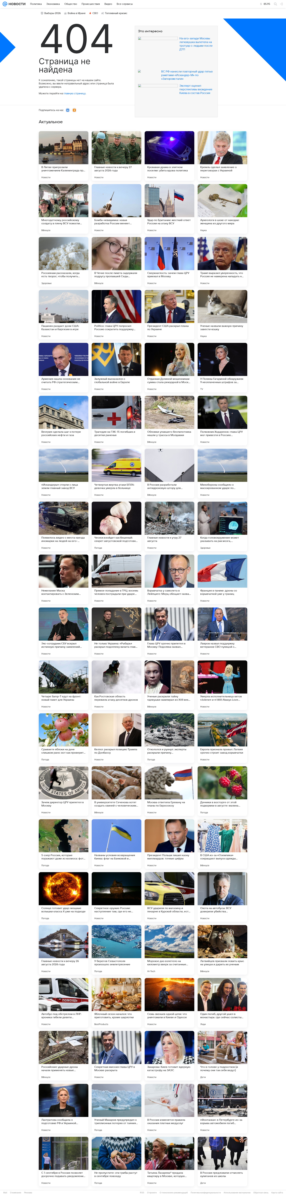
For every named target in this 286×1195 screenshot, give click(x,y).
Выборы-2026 (52, 13)
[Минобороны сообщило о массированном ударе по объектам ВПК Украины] (222, 473)
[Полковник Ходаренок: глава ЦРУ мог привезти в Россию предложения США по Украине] (222, 420)
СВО (95, 13)
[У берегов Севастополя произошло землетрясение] (116, 950)
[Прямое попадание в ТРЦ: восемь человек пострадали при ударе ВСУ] (116, 579)
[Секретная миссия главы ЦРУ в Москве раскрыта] (116, 1056)
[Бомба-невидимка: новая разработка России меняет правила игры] (116, 209)
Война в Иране (77, 13)
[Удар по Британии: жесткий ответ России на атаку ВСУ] (169, 209)
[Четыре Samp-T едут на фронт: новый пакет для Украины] (63, 685)
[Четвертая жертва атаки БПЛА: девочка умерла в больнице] (116, 473)
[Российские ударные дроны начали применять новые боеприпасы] (63, 1056)
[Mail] (5, 4)
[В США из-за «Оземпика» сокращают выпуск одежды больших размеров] (222, 844)
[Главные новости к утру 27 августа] (169, 526)
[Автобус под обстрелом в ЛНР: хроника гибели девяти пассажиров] (63, 1003)
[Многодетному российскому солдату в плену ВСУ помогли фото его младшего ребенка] (63, 209)
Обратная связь (260, 1193)
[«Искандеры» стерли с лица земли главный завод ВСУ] (63, 473)
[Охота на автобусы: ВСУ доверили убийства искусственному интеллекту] (222, 897)
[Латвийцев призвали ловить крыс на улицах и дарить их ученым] (222, 950)
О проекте (152, 1193)
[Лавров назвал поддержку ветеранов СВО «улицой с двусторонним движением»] (222, 632)
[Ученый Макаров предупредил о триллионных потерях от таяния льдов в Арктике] (116, 1108)
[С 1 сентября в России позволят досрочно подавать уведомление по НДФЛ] (63, 1161)
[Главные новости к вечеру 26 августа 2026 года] (63, 950)
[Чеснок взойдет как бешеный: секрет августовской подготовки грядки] (116, 526)
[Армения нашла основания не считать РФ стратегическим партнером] (63, 367)
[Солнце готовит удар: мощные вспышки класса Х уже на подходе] (63, 897)
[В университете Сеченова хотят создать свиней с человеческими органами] (116, 791)
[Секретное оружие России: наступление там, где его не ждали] (116, 897)
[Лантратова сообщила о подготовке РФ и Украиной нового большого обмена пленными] (63, 1108)
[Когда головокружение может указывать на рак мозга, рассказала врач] (222, 526)
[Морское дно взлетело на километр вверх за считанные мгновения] (169, 950)
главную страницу (74, 93)
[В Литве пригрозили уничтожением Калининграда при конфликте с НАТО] (63, 156)
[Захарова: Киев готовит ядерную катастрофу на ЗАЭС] (169, 1056)
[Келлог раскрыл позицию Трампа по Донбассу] (116, 738)
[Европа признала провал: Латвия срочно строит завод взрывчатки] (222, 738)
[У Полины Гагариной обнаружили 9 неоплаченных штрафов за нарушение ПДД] (222, 367)
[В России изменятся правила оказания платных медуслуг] (169, 1108)
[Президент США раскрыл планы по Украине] (169, 315)
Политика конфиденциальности (206, 1193)
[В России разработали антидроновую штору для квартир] (169, 473)
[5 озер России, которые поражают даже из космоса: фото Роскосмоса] (63, 844)
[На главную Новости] (16, 4)
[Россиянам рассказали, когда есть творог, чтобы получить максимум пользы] (63, 262)
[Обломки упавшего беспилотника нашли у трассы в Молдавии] (169, 420)
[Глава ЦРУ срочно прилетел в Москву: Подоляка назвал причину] (169, 632)
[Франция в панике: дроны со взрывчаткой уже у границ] (222, 579)
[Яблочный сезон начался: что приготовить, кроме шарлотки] (116, 1003)
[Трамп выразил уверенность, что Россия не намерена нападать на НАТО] (222, 262)
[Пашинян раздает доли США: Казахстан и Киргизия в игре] (63, 315)
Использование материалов (237, 1193)
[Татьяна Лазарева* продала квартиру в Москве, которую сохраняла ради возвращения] (169, 1161)
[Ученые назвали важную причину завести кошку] (222, 315)
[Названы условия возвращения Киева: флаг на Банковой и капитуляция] (116, 844)
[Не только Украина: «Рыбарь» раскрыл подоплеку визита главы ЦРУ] (116, 632)
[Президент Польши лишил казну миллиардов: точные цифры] (169, 844)
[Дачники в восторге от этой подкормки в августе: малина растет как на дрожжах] (222, 791)
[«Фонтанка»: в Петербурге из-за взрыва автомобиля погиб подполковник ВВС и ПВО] (222, 1108)
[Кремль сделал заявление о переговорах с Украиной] (222, 156)
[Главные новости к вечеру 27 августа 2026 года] (116, 156)
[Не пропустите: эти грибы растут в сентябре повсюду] (116, 1161)
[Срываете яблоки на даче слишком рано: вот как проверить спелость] (63, 738)
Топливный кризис (116, 13)
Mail (5, 1193)
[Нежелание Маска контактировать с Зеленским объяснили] (63, 579)
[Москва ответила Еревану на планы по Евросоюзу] (169, 791)
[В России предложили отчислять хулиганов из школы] (222, 1161)
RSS (142, 1193)
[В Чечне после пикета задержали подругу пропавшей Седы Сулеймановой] (116, 262)
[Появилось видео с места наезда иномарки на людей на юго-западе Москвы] (63, 526)
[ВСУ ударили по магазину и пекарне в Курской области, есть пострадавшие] (169, 897)
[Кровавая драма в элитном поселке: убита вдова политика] (169, 156)
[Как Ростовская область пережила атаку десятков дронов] (116, 685)
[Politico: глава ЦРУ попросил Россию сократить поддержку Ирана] (116, 315)
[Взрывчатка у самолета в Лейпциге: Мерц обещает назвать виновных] (169, 579)
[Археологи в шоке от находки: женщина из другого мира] (222, 209)
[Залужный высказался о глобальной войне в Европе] (116, 367)
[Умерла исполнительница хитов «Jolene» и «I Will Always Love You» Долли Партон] (222, 685)
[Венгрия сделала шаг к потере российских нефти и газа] (63, 420)
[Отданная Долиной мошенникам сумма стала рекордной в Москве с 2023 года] (169, 367)
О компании (15, 1193)
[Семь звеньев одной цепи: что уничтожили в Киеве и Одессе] (169, 1003)
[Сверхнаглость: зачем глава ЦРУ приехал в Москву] (169, 262)
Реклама (28, 1193)
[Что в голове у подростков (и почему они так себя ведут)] (222, 1056)
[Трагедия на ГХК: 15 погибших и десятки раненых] (116, 420)
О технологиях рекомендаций (174, 1193)
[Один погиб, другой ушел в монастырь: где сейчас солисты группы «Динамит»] (222, 1003)
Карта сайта (277, 1193)
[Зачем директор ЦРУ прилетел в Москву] (63, 791)
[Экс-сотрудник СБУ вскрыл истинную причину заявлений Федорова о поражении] (63, 632)
